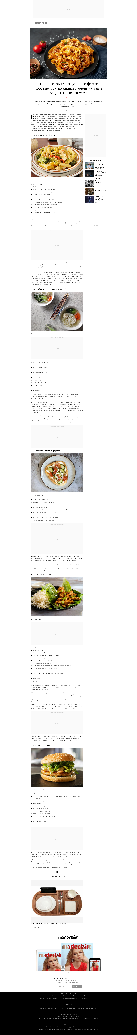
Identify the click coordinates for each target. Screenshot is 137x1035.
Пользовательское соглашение (91, 995)
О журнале (41, 995)
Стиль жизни (72, 23)
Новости (88, 23)
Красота (60, 23)
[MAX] (62, 993)
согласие (59, 980)
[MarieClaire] (41, 23)
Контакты (48, 995)
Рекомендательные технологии (70, 998)
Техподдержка (85, 998)
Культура (78, 23)
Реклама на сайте (67, 995)
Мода (55, 23)
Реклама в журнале (77, 995)
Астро (83, 23)
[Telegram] (75, 993)
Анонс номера (55, 995)
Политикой (59, 982)
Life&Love (65, 23)
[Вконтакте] (66, 993)
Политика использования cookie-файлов (49, 998)
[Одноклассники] (71, 993)
